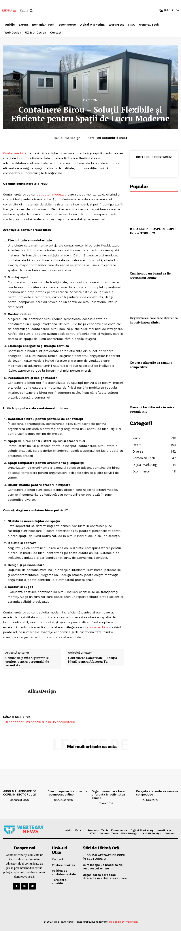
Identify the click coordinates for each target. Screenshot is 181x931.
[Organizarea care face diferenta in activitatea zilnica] (154, 298)
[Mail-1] (32, 886)
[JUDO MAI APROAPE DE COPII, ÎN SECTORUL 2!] (154, 209)
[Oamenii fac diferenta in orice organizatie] (154, 387)
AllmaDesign (70, 138)
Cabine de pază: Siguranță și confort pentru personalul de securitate (27, 661)
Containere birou (15, 153)
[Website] (24, 886)
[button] (27, 10)
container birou (98, 627)
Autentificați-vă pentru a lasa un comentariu (40, 722)
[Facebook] (137, 166)
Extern (90, 100)
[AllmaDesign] (13, 691)
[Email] (167, 166)
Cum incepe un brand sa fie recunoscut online (150, 275)
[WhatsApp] (157, 166)
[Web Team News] (23, 830)
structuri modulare (52, 194)
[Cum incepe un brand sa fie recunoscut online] (154, 254)
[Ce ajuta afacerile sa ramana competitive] (154, 343)
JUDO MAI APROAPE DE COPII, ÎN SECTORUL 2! (153, 231)
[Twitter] (147, 166)
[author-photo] (6, 799)
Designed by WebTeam (123, 921)
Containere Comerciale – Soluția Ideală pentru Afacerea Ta (92, 660)
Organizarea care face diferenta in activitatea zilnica (154, 320)
